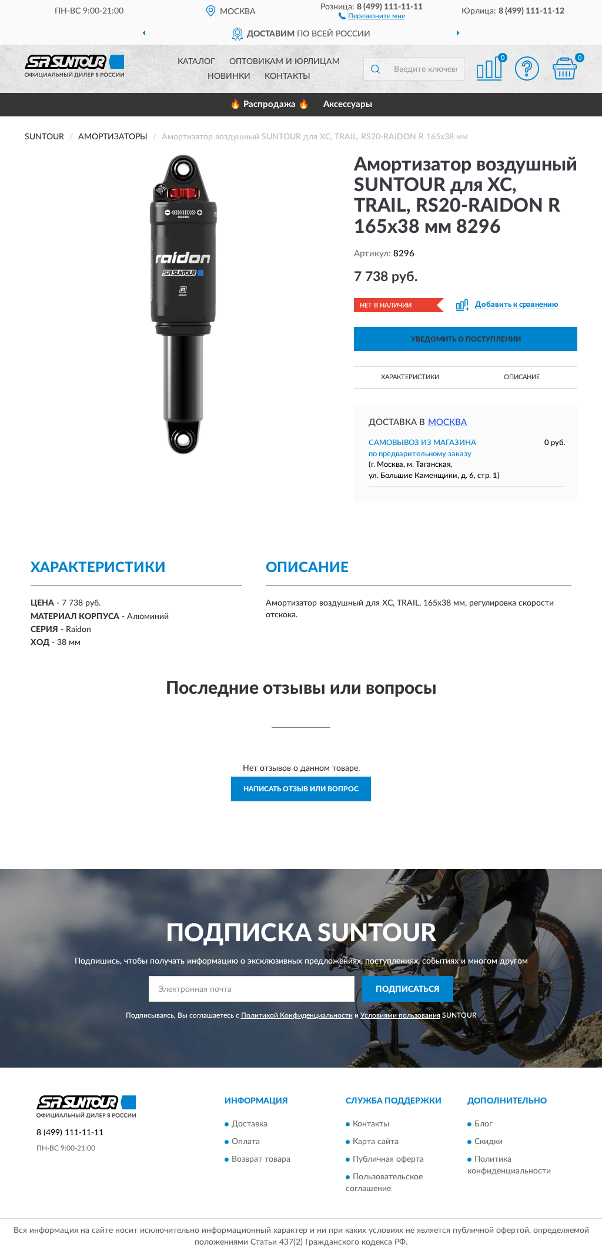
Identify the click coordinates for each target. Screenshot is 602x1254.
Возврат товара (261, 1159)
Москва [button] (447, 422)
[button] (372, 15)
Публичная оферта (388, 1159)
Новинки (229, 76)
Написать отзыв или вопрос (301, 788)
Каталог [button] (196, 62)
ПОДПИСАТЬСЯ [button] (408, 989)
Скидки (488, 1142)
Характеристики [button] (410, 377)
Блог (483, 1124)
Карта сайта (376, 1142)
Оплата (246, 1142)
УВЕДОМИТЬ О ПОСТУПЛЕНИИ (466, 339)
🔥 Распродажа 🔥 (269, 104)
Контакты (287, 76)
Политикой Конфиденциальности (297, 1015)
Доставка (249, 1124)
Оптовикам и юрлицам (284, 62)
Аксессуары (347, 104)
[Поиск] (375, 69)
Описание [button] (522, 377)
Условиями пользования (400, 1015)
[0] (564, 68)
